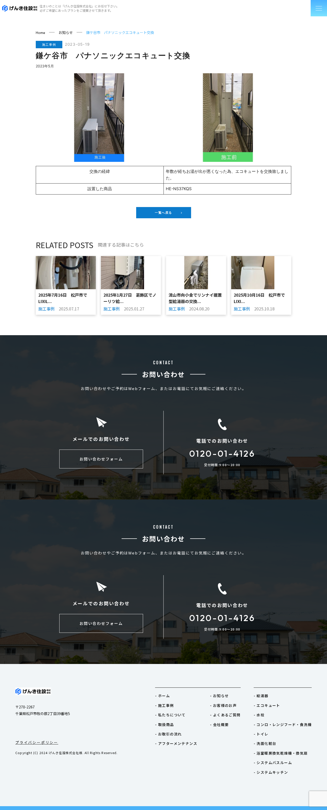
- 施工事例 (164, 705)
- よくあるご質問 (225, 714)
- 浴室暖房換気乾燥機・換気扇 (281, 753)
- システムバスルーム (273, 762)
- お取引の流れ (168, 733)
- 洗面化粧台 (265, 743)
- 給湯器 (261, 695)
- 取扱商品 (164, 724)
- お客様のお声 (223, 705)
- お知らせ (219, 695)
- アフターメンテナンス (176, 743)
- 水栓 (259, 714)
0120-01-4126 (222, 453)
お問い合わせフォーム (101, 459)
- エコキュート (267, 705)
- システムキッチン (271, 772)
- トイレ (261, 733)
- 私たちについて (170, 714)
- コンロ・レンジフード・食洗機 (283, 724)
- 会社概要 (219, 724)
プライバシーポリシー (36, 742)
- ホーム (162, 695)
